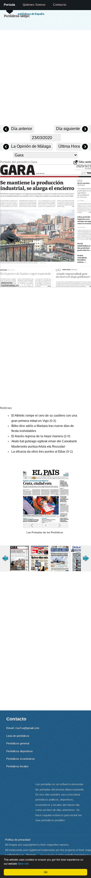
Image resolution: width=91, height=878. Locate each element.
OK (46, 872)
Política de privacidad (17, 839)
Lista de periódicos (17, 735)
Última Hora (69, 146)
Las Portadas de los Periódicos (45, 532)
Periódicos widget (16, 15)
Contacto (59, 5)
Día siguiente (68, 129)
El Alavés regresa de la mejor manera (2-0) (40, 436)
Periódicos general (17, 743)
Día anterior (21, 129)
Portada (9, 5)
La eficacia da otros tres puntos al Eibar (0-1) (42, 451)
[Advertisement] (45, 78)
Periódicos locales (17, 766)
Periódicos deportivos (19, 751)
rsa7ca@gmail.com (27, 728)
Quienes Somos (34, 5)
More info (23, 863)
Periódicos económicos (20, 758)
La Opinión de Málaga (30, 146)
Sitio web (84, 162)
